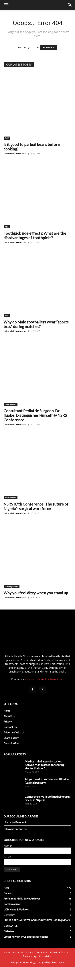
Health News (10, 404)
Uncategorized (11, 586)
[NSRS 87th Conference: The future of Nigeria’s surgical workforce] (37, 465)
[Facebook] (32, 689)
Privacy (8, 721)
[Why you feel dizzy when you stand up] (37, 554)
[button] (6, 5)
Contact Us (10, 726)
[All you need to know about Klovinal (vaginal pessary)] (13, 786)
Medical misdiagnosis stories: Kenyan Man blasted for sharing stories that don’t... (44, 764)
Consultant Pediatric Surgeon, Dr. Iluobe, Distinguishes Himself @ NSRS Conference (35, 415)
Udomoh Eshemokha (15, 153)
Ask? (7, 138)
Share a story (11, 737)
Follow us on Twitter (15, 828)
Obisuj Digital (57, 962)
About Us (9, 716)
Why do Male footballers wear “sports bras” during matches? (36, 324)
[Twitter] (42, 689)
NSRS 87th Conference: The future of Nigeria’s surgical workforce (36, 506)
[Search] (70, 5)
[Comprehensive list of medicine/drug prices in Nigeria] (13, 804)
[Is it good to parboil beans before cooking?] (37, 106)
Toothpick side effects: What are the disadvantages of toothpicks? (35, 235)
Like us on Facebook (15, 822)
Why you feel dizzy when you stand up (36, 592)
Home (7, 710)
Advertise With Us (14, 732)
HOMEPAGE (49, 47)
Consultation (11, 743)
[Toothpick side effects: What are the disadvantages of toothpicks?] (37, 194)
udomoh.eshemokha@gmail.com (44, 679)
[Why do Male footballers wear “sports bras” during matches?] (37, 283)
